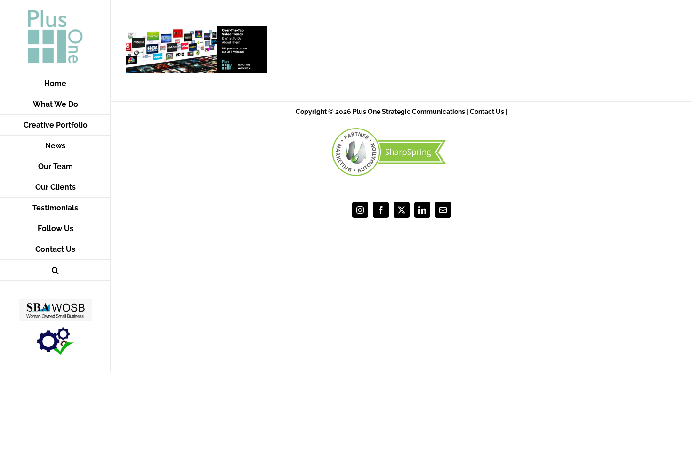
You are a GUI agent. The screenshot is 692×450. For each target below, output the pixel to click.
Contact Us (487, 111)
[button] (55, 270)
